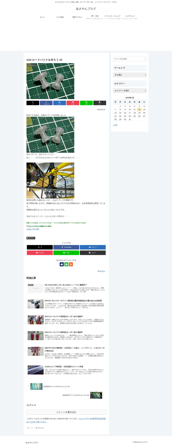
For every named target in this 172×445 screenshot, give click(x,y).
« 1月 (115, 125)
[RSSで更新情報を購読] (71, 264)
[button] (99, 103)
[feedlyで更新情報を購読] (66, 264)
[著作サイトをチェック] (62, 264)
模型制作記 (32, 238)
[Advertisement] (86, 37)
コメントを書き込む (66, 412)
